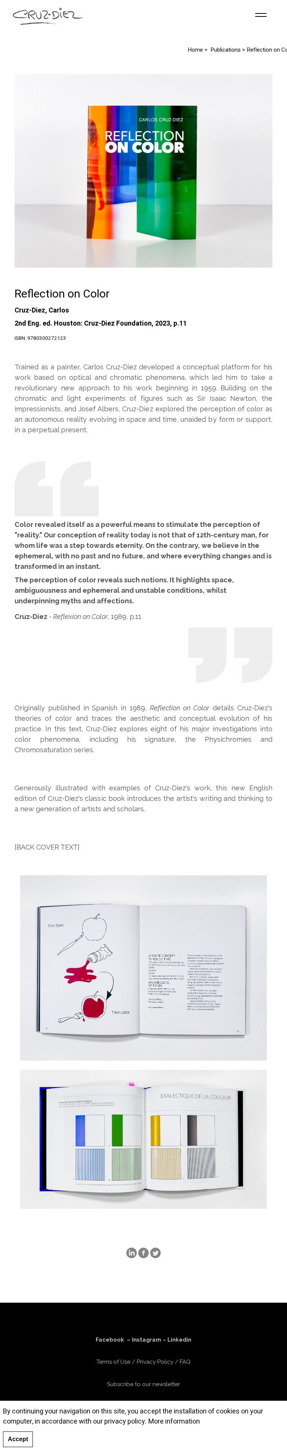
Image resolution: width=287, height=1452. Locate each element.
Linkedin (179, 1339)
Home (195, 50)
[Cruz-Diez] (48, 15)
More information (174, 1421)
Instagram (146, 1339)
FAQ (185, 1361)
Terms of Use (113, 1361)
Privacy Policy (155, 1361)
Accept (18, 1439)
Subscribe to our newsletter (143, 1384)
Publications (225, 50)
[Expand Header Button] (261, 15)
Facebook (110, 1339)
